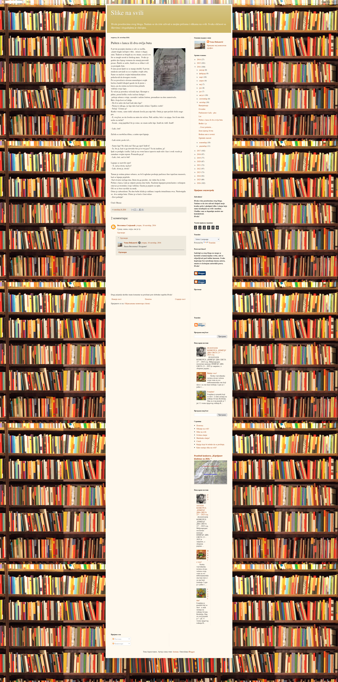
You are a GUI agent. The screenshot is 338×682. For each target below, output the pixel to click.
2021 (199, 165)
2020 (199, 161)
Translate (212, 242)
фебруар (202, 73)
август (202, 95)
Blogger (191, 651)
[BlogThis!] (135, 209)
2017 (199, 150)
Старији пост (180, 299)
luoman (176, 651)
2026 (199, 183)
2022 (199, 168)
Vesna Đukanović (130, 242)
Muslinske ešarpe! (203, 438)
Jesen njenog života (206, 130)
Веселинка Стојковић (126, 225)
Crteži (198, 441)
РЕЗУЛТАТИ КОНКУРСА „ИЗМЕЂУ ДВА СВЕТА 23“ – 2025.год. (216, 351)
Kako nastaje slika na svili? (206, 447)
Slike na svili (127, 12)
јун (200, 88)
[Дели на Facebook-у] (140, 209)
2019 (199, 158)
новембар (203, 142)
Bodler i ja (203, 123)
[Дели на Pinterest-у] (142, 209)
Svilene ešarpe (201, 435)
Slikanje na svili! (202, 428)
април (202, 80)
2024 (199, 176)
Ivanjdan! (210, 391)
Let (200, 116)
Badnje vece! (212, 373)
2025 (199, 179)
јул (200, 91)
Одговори (121, 232)
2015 (199, 63)
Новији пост (116, 299)
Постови (117, 639)
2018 (199, 154)
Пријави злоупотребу (204, 190)
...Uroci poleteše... (206, 127)
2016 (199, 66)
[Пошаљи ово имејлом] (132, 209)
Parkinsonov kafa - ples (207, 112)
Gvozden (202, 109)
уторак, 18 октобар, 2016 (146, 225)
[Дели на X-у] (137, 209)
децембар (203, 146)
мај (200, 84)
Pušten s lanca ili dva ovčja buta (211, 120)
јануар (202, 70)
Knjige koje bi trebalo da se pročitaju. (210, 444)
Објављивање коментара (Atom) (137, 303)
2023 (199, 172)
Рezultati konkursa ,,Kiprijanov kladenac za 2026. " (208, 457)
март (201, 77)
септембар (203, 98)
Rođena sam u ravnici (207, 134)
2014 (199, 59)
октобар (202, 102)
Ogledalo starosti (205, 138)
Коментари (118, 643)
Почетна (148, 299)
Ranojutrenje (203, 105)
